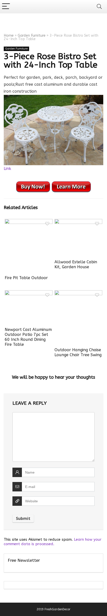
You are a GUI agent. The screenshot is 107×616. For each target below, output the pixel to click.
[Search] (99, 6)
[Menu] (6, 6)
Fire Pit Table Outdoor (26, 277)
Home (9, 35)
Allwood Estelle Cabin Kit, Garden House (75, 264)
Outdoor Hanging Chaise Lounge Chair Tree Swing (78, 352)
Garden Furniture (32, 35)
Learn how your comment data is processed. (53, 541)
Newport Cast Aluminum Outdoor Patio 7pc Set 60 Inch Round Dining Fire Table (28, 337)
